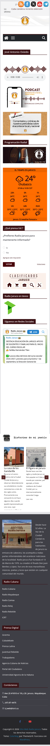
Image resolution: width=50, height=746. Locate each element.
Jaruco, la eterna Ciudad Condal (34, 470)
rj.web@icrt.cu (11, 708)
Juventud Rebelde (10, 652)
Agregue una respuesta (12, 258)
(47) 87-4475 (10, 702)
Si (7, 247)
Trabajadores (8, 657)
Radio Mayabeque (10, 594)
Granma (6, 635)
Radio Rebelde (9, 611)
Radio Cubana (8, 589)
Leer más (7, 499)
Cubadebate (8, 640)
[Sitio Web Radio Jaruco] (25, 17)
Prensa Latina (8, 646)
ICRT (4, 617)
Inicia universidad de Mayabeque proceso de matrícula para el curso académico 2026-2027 (27, 10)
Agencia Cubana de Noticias (15, 663)
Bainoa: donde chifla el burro (11, 470)
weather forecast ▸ (25, 219)
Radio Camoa (8, 600)
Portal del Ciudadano (12, 669)
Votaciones (41, 264)
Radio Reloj (7, 606)
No (7, 252)
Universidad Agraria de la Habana (18, 674)
